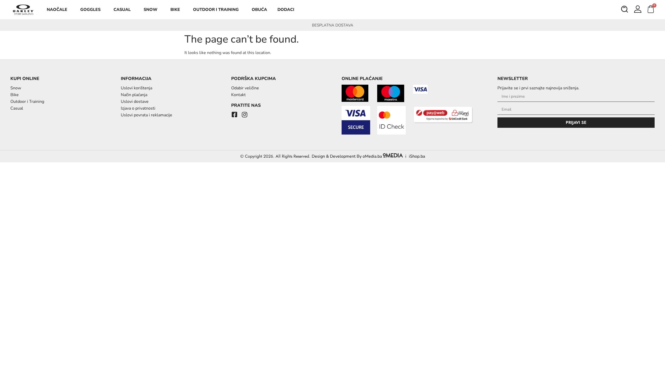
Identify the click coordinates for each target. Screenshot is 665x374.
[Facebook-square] (234, 114)
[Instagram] (244, 114)
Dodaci (285, 9)
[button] (625, 10)
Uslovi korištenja (136, 88)
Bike (175, 9)
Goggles (90, 9)
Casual (122, 9)
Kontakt (238, 95)
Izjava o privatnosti (138, 108)
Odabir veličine (245, 88)
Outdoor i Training (216, 9)
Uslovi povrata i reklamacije (146, 115)
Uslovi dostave (135, 101)
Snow (150, 9)
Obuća (259, 9)
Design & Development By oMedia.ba (347, 156)
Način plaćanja (134, 95)
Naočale (57, 9)
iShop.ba (417, 156)
